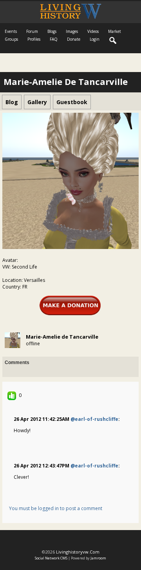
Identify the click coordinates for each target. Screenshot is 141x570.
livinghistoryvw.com (77, 552)
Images (72, 31)
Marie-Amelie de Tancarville (62, 336)
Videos (93, 31)
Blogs (51, 31)
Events (11, 31)
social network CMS (51, 558)
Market (114, 31)
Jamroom (98, 558)
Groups (11, 39)
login (94, 39)
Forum (32, 31)
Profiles (33, 39)
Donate (73, 39)
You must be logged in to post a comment (55, 508)
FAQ (54, 39)
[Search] (113, 40)
